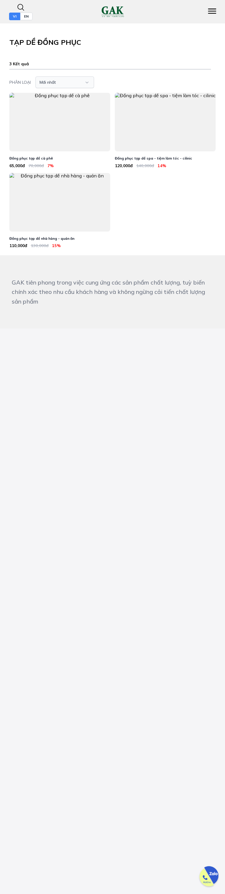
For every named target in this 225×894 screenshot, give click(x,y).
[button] (64, 82)
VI (14, 16)
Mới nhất (48, 82)
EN (26, 16)
